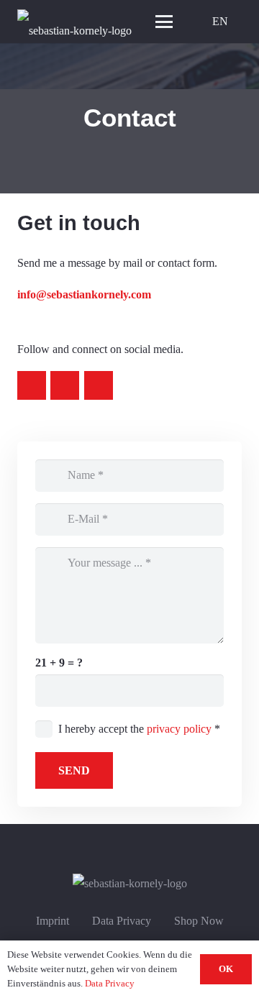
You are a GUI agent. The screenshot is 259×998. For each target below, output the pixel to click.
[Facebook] (98, 385)
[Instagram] (31, 385)
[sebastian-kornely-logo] (74, 22)
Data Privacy (121, 921)
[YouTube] (64, 385)
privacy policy (179, 729)
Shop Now (199, 921)
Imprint (52, 921)
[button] (164, 21)
